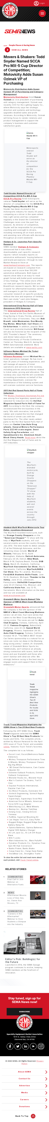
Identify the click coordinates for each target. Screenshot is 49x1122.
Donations (24, 1106)
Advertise (24, 1086)
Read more (30, 437)
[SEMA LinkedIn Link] (24, 1046)
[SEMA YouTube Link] (32, 1046)
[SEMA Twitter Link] (16, 1046)
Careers (24, 1099)
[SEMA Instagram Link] (40, 1046)
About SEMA (24, 1072)
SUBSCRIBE (24, 1012)
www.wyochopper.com (14, 595)
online (6, 747)
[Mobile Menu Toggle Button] (42, 13)
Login (42, 3)
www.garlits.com (34, 347)
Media (24, 1093)
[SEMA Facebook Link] (9, 1046)
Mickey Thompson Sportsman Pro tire (26, 396)
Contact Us (24, 1079)
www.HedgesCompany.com (17, 265)
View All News (19, 50)
